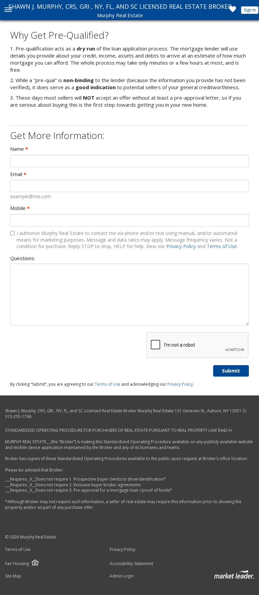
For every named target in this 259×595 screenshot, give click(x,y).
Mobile (20, 208)
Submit (231, 370)
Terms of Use (222, 246)
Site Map (13, 576)
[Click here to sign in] (233, 11)
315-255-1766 (18, 416)
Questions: (22, 258)
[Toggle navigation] (8, 10)
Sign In (250, 10)
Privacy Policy (181, 246)
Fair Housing (17, 563)
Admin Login (122, 576)
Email (18, 174)
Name (19, 148)
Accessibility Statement (131, 563)
